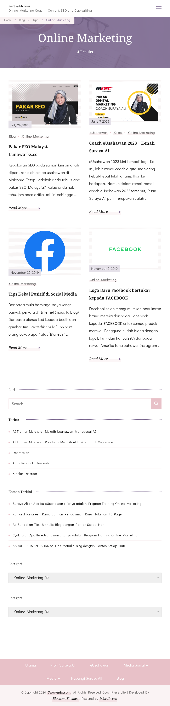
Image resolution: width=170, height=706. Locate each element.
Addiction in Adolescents (31, 463)
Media (51, 678)
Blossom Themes (65, 698)
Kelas (118, 132)
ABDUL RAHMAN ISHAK (31, 545)
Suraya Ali (20, 503)
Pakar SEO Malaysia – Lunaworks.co (30, 150)
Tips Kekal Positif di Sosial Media (42, 294)
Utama (30, 665)
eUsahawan (99, 132)
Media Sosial (134, 665)
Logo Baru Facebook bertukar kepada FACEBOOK (120, 294)
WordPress (108, 698)
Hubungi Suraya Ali (86, 678)
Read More (18, 207)
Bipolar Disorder (25, 473)
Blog (12, 136)
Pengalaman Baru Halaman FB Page (93, 514)
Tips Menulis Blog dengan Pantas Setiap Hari (69, 524)
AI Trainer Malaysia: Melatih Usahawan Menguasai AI (54, 431)
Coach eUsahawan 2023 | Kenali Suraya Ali (122, 147)
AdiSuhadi (20, 524)
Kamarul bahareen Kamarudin (35, 514)
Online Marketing (35, 136)
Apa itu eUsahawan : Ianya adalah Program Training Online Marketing (87, 503)
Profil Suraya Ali (63, 665)
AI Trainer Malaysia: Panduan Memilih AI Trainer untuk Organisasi (63, 442)
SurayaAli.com (19, 6)
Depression (21, 452)
